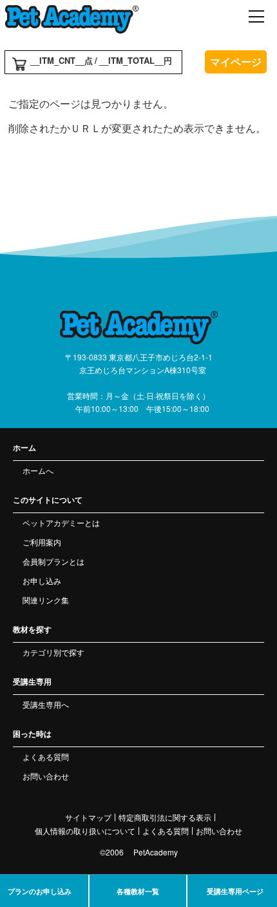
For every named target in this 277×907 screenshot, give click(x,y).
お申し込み (42, 580)
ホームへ (38, 470)
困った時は (32, 733)
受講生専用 (32, 681)
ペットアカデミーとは (61, 522)
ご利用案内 (42, 541)
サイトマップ (88, 817)
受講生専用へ (46, 704)
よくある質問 (46, 756)
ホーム (24, 447)
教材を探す (32, 629)
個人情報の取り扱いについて (85, 831)
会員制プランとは (53, 561)
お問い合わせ (46, 775)
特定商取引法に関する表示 (165, 817)
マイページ (236, 61)
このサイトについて (47, 499)
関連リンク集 (46, 599)
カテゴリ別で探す (53, 652)
